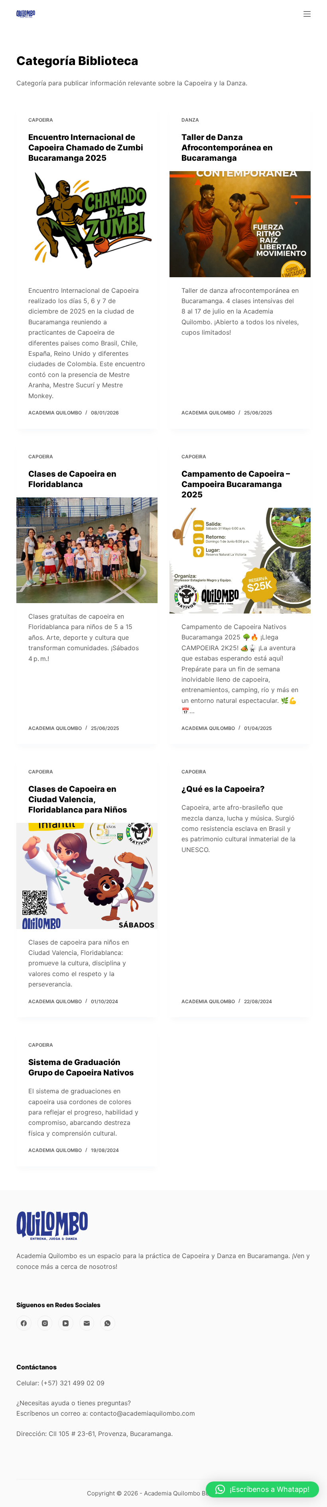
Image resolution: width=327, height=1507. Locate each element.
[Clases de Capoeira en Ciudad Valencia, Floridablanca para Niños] (87, 876)
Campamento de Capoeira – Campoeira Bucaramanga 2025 (235, 484)
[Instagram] (45, 1323)
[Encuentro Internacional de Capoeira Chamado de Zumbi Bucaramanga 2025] (87, 224)
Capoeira (40, 120)
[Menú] (307, 14)
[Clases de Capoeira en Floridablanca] (87, 550)
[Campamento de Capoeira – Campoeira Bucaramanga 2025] (240, 561)
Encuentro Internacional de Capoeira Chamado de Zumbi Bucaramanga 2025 (85, 147)
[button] (262, 1489)
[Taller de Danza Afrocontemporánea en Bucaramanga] (240, 224)
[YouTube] (65, 1323)
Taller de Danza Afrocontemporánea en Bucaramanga (227, 147)
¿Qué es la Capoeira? (223, 789)
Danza (190, 120)
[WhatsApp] (107, 1323)
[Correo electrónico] (87, 1323)
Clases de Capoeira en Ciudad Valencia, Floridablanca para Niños (77, 799)
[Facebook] (24, 1323)
